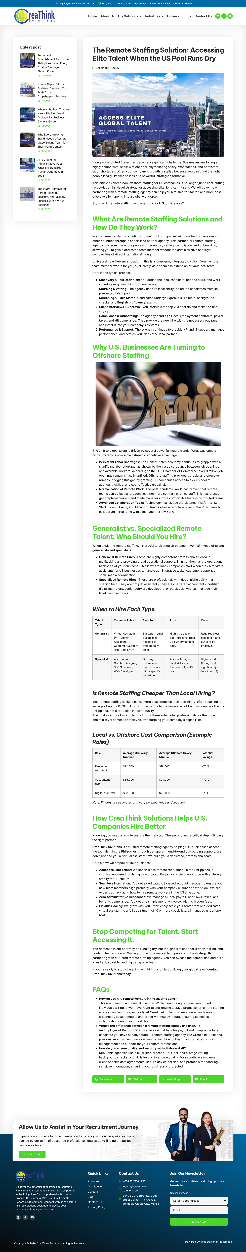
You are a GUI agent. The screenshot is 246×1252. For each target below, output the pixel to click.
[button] (108, 1079)
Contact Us (203, 16)
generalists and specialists (111, 550)
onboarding (208, 245)
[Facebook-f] (224, 16)
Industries (152, 16)
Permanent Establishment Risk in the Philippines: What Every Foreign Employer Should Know (53, 63)
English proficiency (131, 302)
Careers (173, 16)
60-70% (122, 706)
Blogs (186, 16)
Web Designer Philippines (216, 1241)
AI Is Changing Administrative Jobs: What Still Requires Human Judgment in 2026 (50, 167)
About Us (107, 16)
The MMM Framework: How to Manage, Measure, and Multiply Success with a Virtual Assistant (51, 196)
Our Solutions (128, 16)
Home (92, 16)
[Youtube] (230, 16)
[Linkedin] (217, 16)
